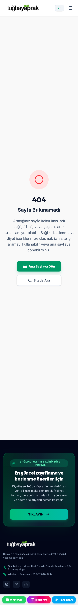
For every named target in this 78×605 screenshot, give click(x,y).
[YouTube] (16, 584)
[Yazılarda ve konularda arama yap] (59, 8)
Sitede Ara (42, 280)
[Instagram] (6, 584)
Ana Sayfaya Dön (42, 266)
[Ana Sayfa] (23, 8)
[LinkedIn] (26, 584)
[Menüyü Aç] (70, 8)
